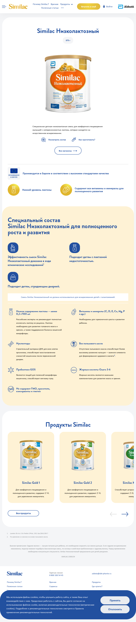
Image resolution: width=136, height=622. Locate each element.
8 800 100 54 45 (56, 575)
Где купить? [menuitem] (97, 586)
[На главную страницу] (18, 6)
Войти (109, 6)
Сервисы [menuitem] (53, 586)
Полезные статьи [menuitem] (14, 586)
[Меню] (4, 6)
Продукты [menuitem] (96, 582)
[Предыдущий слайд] (113, 514)
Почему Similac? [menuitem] (14, 582)
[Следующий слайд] (124, 514)
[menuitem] (41, 4)
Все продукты (23, 513)
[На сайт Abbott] (126, 6)
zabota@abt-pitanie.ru (101, 573)
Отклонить (115, 609)
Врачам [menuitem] (52, 582)
